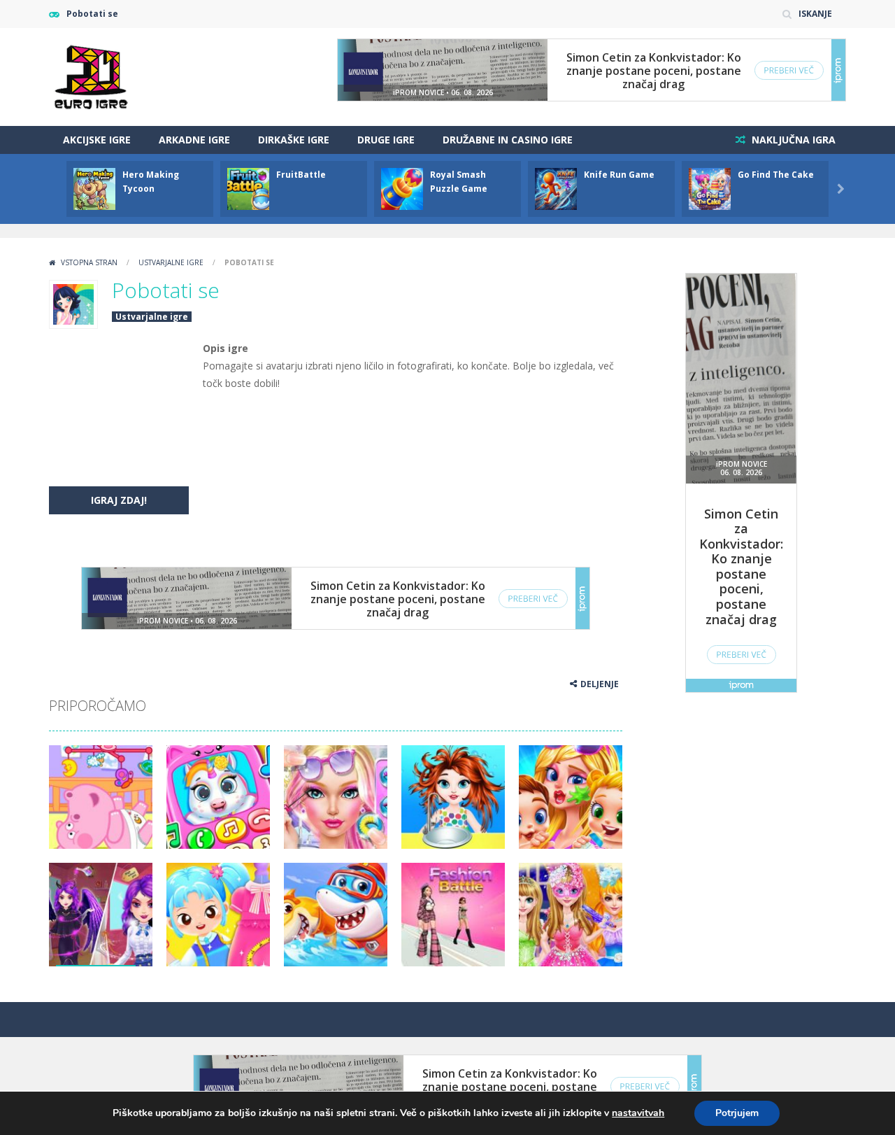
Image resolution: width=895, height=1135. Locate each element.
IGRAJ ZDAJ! (119, 500)
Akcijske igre (97, 139)
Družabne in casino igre (508, 139)
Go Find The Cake (776, 175)
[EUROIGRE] (91, 76)
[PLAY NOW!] (94, 188)
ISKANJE (815, 14)
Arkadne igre (194, 139)
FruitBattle (301, 175)
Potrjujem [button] (737, 1113)
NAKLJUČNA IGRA (792, 139)
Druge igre (386, 139)
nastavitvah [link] (638, 1113)
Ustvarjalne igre (170, 262)
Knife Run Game (619, 175)
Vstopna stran (89, 262)
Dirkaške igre (293, 139)
